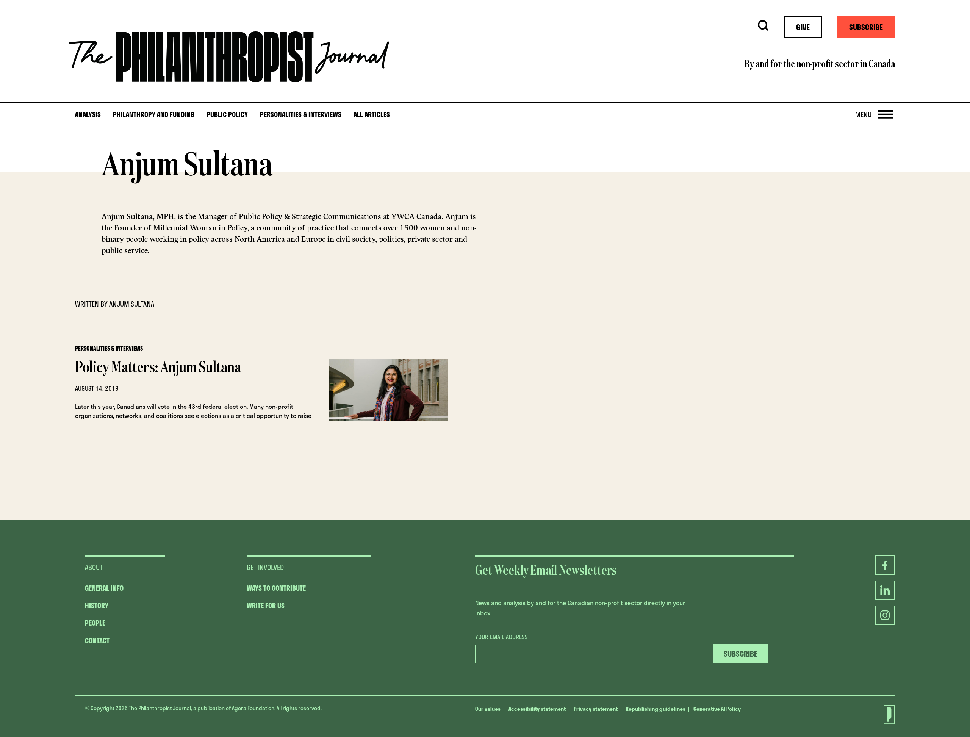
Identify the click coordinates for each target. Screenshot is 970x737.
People (95, 623)
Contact (97, 640)
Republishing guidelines (655, 709)
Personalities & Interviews (300, 114)
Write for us (266, 605)
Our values (488, 709)
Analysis (88, 114)
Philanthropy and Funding (153, 114)
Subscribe (866, 27)
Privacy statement (596, 709)
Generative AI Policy (717, 709)
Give (803, 27)
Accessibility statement (537, 709)
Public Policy (227, 114)
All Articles (372, 114)
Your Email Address (501, 637)
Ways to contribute (276, 588)
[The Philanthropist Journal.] (885, 714)
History (96, 605)
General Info (104, 588)
